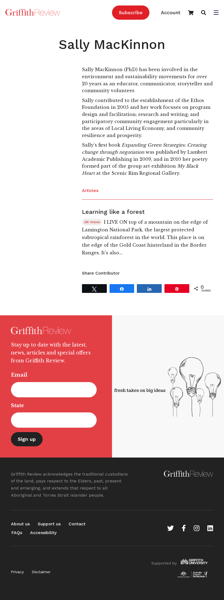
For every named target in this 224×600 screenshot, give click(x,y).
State (17, 406)
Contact (77, 523)
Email (19, 375)
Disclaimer (41, 572)
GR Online (92, 222)
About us (20, 523)
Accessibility (43, 532)
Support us (49, 523)
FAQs (16, 532)
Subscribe (131, 12)
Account (170, 12)
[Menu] (216, 13)
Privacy (17, 572)
